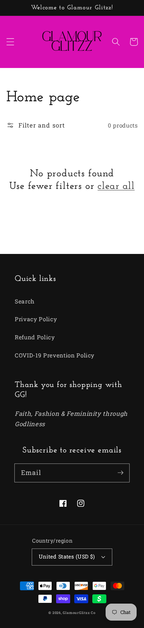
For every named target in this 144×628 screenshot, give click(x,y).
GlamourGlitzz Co (79, 612)
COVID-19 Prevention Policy (55, 355)
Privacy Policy (36, 319)
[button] (10, 42)
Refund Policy (35, 337)
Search (25, 301)
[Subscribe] (120, 473)
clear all (115, 186)
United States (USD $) (67, 556)
